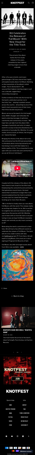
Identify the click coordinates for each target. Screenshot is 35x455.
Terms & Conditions (24, 413)
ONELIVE (25, 454)
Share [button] (5, 288)
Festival (10, 417)
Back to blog (19, 296)
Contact (24, 405)
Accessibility (24, 425)
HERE (22, 247)
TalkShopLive (8, 236)
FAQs (24, 409)
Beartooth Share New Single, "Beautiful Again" (17, 331)
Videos (10, 421)
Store (10, 425)
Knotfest (14, 454)
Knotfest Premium (10, 409)
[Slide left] (14, 352)
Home (10, 405)
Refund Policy (24, 421)
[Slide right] (21, 352)
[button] (2, 3)
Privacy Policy (24, 417)
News (10, 413)
